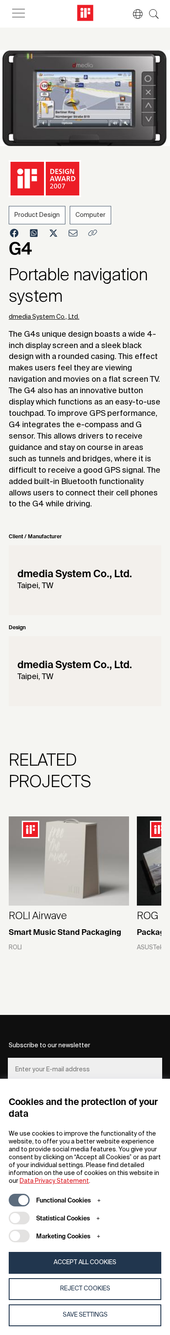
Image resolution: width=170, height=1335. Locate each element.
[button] (133, 14)
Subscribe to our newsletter (49, 1045)
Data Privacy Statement (54, 1181)
